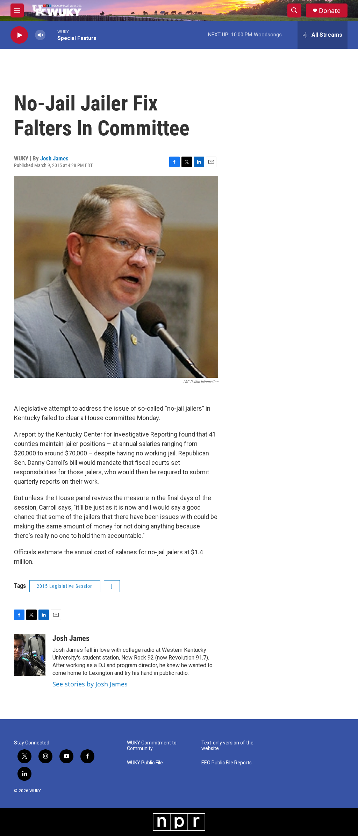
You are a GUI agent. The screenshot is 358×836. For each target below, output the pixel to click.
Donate (330, 10)
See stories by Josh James (90, 684)
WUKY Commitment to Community (152, 745)
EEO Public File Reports (226, 762)
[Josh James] (29, 655)
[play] (19, 35)
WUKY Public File (145, 762)
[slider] (51, 34)
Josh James (54, 158)
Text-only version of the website (227, 745)
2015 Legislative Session (65, 586)
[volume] (40, 35)
